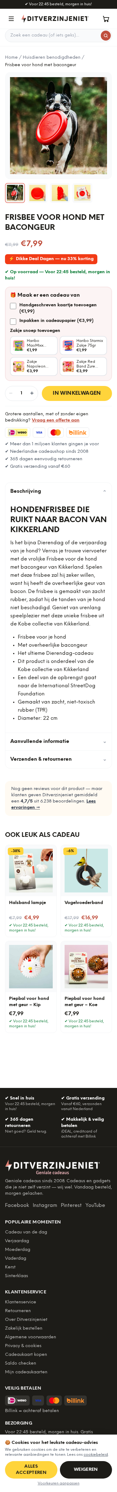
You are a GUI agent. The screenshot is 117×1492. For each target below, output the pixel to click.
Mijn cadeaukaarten (26, 1372)
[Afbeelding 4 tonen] (82, 193)
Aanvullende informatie (58, 741)
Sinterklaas (16, 1276)
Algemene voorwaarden (30, 1337)
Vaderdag (15, 1258)
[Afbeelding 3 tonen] (60, 193)
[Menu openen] (11, 18)
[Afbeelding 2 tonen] (37, 193)
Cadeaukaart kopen (26, 1354)
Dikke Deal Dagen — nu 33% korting (51, 259)
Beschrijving (58, 491)
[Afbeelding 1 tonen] (15, 193)
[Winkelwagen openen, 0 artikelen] (106, 18)
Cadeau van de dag (26, 1232)
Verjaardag (17, 1241)
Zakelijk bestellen (23, 1328)
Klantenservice (20, 1302)
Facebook (17, 1205)
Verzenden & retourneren (58, 759)
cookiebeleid (96, 1455)
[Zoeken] (106, 36)
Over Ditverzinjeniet (26, 1319)
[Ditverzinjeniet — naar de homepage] (55, 18)
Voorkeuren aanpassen (59, 1483)
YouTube (95, 1205)
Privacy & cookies (23, 1346)
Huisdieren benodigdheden (51, 57)
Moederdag (17, 1249)
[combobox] (58, 35)
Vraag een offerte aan (56, 420)
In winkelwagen (77, 393)
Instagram (45, 1205)
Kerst (10, 1267)
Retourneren (18, 1311)
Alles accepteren (31, 1469)
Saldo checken (20, 1363)
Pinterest (71, 1205)
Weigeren (86, 1469)
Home (11, 57)
